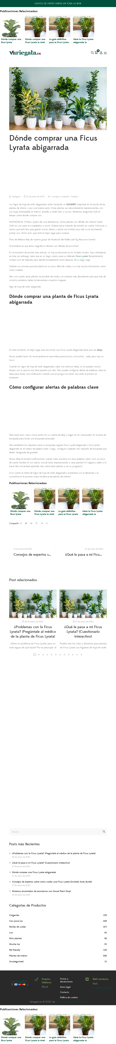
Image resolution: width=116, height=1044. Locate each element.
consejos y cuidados (60, 196)
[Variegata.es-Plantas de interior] (25, 53)
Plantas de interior (18, 955)
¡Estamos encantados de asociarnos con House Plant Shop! (41, 891)
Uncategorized (16, 961)
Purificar (74, 196)
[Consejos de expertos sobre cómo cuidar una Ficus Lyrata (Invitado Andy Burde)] (32, 552)
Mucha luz (14, 944)
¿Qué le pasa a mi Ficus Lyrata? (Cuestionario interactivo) (83, 632)
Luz (11, 932)
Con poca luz (16, 921)
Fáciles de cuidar (17, 926)
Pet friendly (14, 950)
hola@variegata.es (102, 987)
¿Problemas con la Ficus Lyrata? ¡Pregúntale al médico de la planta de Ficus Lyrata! (33, 632)
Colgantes (14, 915)
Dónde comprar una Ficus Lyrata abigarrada (34, 872)
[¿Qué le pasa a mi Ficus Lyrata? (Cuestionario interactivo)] (84, 552)
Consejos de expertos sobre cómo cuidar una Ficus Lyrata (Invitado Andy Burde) (52, 881)
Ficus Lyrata (81, 256)
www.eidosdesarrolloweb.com (71, 1001)
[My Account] (101, 53)
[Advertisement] (58, 174)
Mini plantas (15, 938)
